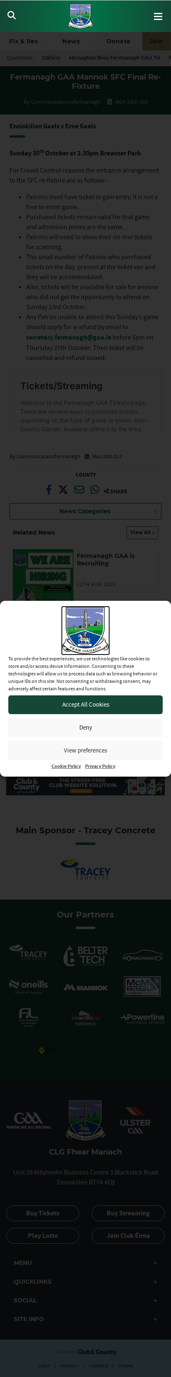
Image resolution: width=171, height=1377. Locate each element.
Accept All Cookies (85, 704)
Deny (85, 727)
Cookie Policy (66, 766)
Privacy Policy (100, 766)
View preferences (85, 750)
